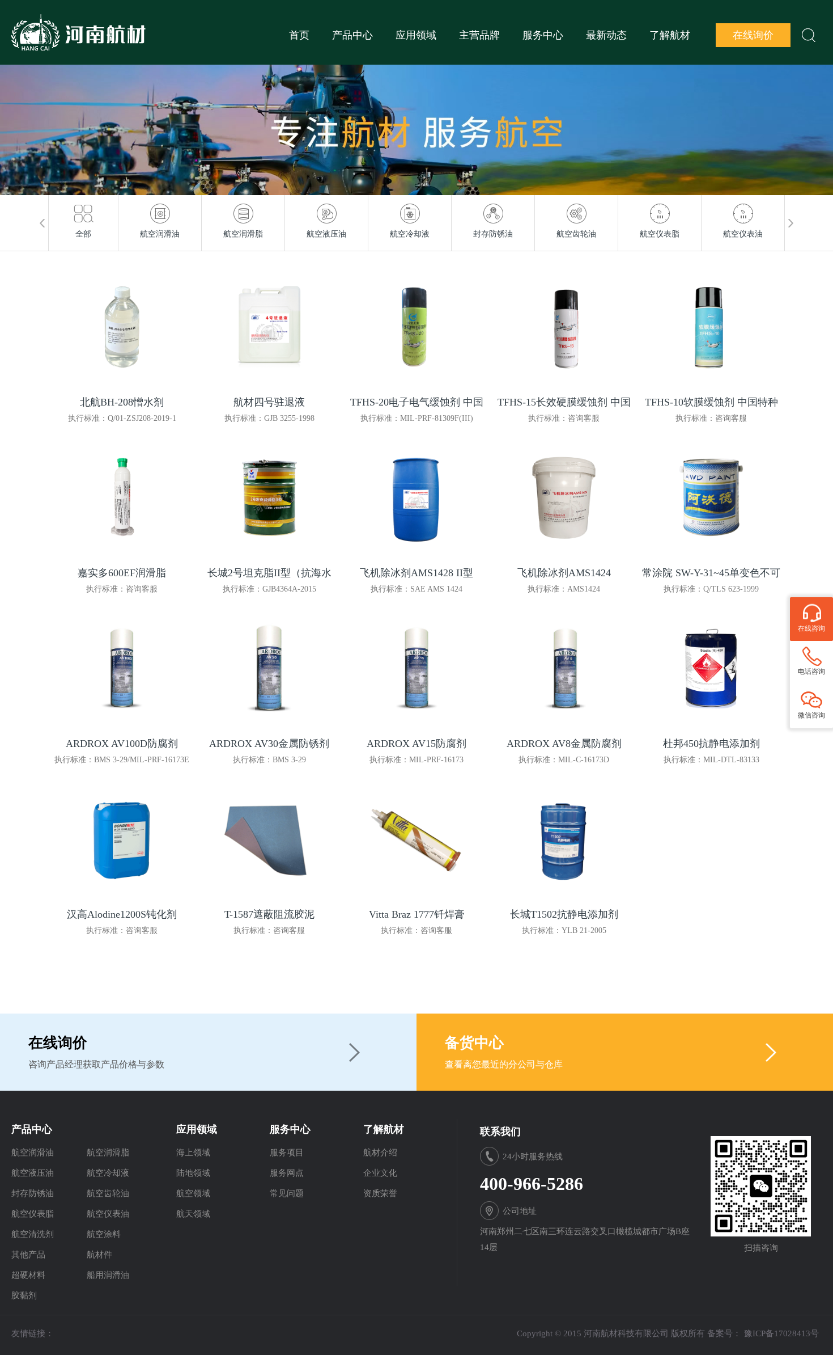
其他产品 (28, 1254)
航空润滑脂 (108, 1152)
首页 (299, 35)
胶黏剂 (24, 1295)
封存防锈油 (32, 1193)
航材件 (99, 1254)
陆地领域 (193, 1172)
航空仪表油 (108, 1213)
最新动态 (606, 35)
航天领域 (193, 1213)
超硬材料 (28, 1275)
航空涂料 (104, 1234)
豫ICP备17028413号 (781, 1333)
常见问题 (287, 1193)
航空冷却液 (108, 1172)
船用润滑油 (108, 1275)
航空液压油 (32, 1172)
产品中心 (352, 35)
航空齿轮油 (108, 1193)
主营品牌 (479, 35)
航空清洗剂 (32, 1234)
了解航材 (669, 35)
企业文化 (380, 1172)
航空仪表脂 (32, 1213)
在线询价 (753, 35)
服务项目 (287, 1152)
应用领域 (416, 35)
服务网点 (287, 1172)
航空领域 (193, 1193)
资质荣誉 (380, 1193)
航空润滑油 (32, 1152)
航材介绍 (380, 1152)
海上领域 (193, 1152)
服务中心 (542, 35)
